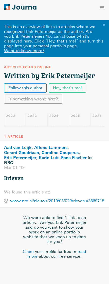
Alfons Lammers (51, 147)
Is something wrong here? (33, 99)
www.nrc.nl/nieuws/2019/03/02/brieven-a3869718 (57, 201)
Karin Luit (49, 157)
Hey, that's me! (67, 87)
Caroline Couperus (60, 152)
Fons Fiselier (73, 157)
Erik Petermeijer (20, 157)
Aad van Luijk (18, 147)
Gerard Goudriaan (21, 152)
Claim (28, 251)
